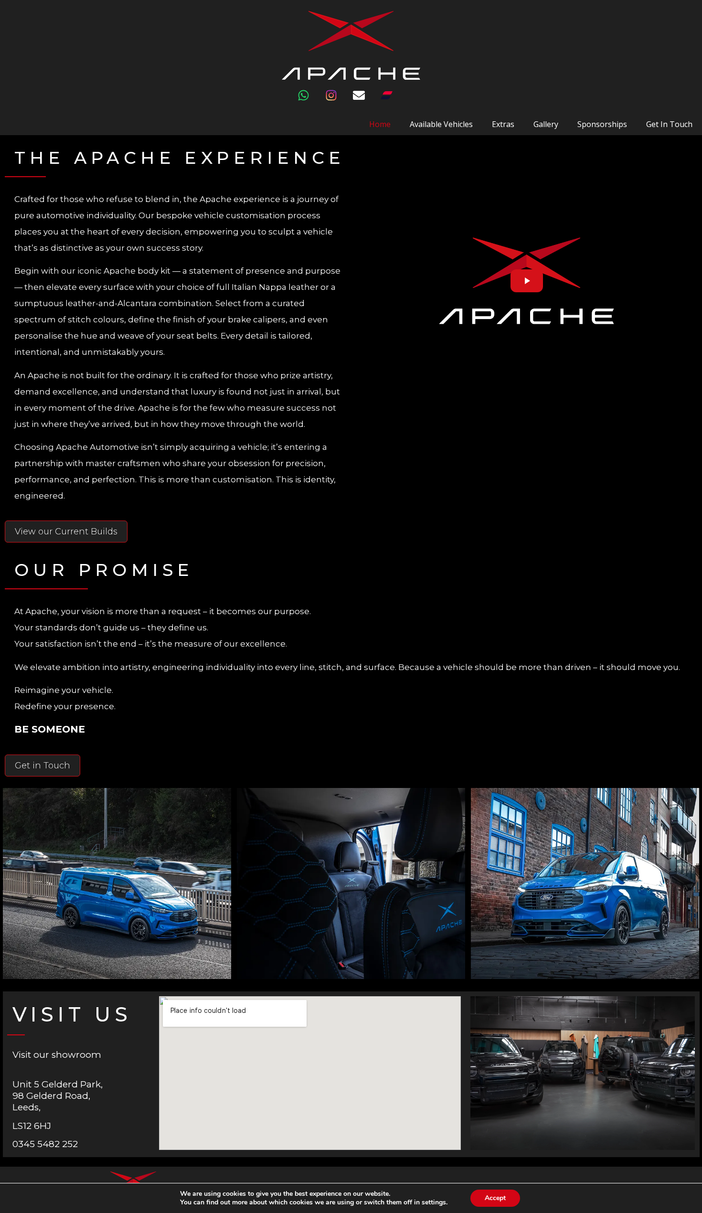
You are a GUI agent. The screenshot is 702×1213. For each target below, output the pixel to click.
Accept (495, 1197)
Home (380, 124)
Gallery (545, 124)
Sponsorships (602, 124)
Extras (503, 124)
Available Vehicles (441, 124)
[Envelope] (365, 101)
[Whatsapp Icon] (309, 101)
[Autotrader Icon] (392, 101)
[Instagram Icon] (337, 101)
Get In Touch (669, 124)
